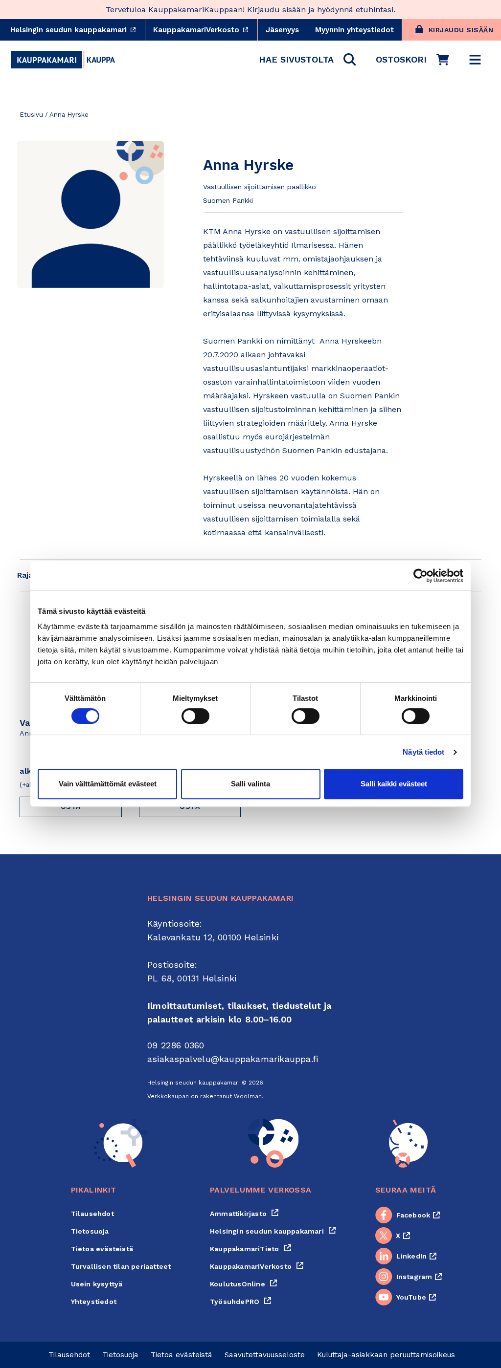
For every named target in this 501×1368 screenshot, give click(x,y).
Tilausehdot (92, 1213)
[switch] (195, 716)
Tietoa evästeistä (102, 1249)
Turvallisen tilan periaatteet (121, 1266)
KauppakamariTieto (251, 1249)
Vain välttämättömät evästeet (108, 784)
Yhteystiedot (93, 1301)
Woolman (248, 1096)
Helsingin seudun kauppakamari (77, 29)
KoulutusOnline (243, 1284)
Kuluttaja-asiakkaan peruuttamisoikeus (386, 1354)
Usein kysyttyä (97, 1284)
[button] (307, 59)
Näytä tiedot (423, 752)
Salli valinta (250, 784)
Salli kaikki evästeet (394, 784)
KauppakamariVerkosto (205, 29)
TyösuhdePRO (241, 1301)
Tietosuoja (90, 1231)
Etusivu (31, 114)
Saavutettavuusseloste (265, 1354)
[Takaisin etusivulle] (63, 59)
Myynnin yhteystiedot (354, 29)
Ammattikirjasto (244, 1213)
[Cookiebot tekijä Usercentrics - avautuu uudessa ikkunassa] (420, 575)
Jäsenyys (282, 29)
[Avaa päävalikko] (475, 59)
